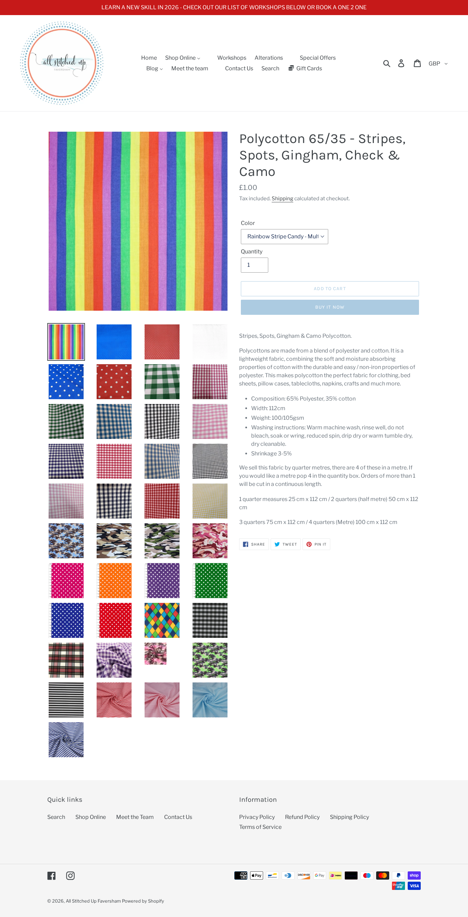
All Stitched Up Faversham (93, 901)
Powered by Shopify (143, 901)
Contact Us (178, 817)
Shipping (282, 198)
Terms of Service (260, 827)
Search (56, 817)
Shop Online (90, 817)
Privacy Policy (257, 817)
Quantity (251, 251)
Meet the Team (135, 817)
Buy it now (330, 307)
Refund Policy (302, 817)
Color (248, 223)
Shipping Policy (349, 817)
